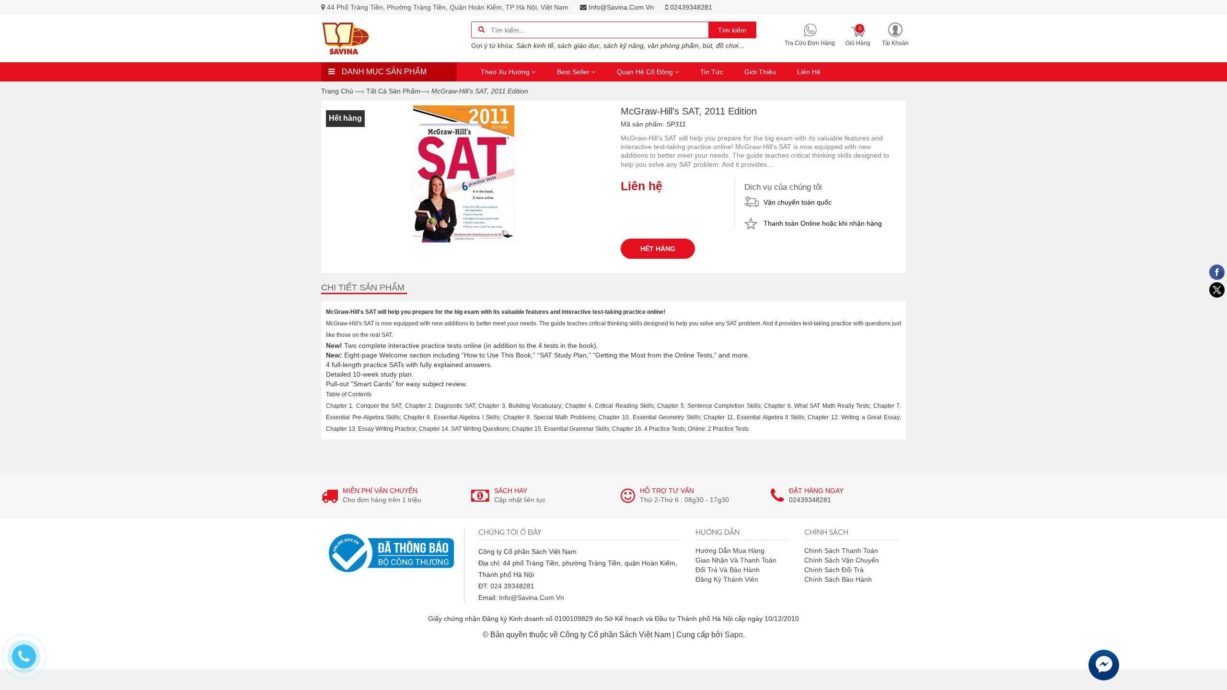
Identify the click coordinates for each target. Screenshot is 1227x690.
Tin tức (711, 72)
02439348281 (690, 7)
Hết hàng (657, 249)
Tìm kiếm (732, 30)
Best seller (574, 72)
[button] (895, 33)
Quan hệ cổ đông (646, 72)
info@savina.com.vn (620, 7)
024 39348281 (512, 586)
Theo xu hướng (506, 72)
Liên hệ (809, 72)
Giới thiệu (760, 72)
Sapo (734, 635)
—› (397, 91)
